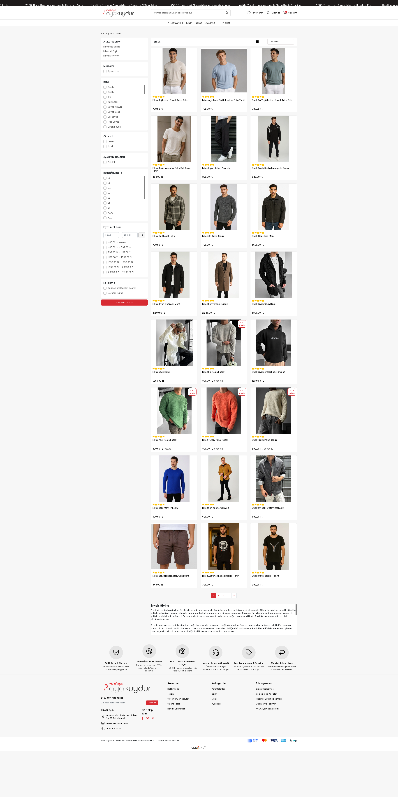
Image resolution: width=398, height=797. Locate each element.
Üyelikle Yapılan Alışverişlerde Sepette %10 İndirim (124, 5)
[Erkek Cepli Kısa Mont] (273, 207)
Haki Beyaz (113, 121)
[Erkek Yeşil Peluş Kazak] (174, 410)
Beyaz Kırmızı (115, 106)
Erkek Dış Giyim (111, 55)
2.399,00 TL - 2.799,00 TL (121, 272)
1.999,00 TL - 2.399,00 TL (121, 267)
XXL (110, 217)
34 (109, 187)
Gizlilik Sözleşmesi (265, 688)
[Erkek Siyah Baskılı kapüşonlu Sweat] (273, 139)
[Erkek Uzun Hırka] (174, 343)
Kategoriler (219, 683)
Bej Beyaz (113, 116)
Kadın (214, 693)
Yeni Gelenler (218, 688)
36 (109, 183)
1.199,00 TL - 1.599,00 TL (120, 257)
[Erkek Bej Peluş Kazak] (224, 343)
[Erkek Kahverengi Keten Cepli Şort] (174, 546)
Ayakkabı (216, 703)
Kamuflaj (113, 102)
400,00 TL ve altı (117, 242)
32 (109, 197)
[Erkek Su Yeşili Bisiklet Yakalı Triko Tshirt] (273, 71)
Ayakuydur (113, 71)
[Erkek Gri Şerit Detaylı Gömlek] (273, 478)
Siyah (111, 87)
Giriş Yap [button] (275, 12)
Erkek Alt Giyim (111, 51)
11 (234, 595)
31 (109, 202)
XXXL (110, 212)
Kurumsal (173, 683)
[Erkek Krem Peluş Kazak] (273, 410)
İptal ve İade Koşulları (266, 693)
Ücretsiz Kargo (115, 293)
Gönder (152, 702)
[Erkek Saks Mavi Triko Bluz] (174, 478)
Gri (109, 97)
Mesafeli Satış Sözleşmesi (269, 698)
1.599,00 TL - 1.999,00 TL (120, 262)
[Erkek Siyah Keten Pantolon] (224, 139)
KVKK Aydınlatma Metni (267, 708)
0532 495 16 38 (113, 728)
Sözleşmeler (264, 683)
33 (109, 192)
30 (109, 207)
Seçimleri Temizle (124, 302)
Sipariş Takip (173, 703)
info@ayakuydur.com (117, 723)
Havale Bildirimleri (176, 708)
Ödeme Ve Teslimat (266, 703)
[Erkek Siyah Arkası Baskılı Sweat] (273, 343)
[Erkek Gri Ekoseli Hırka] (174, 207)
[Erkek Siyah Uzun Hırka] (273, 275)
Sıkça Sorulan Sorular (178, 698)
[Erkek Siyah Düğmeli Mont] (174, 275)
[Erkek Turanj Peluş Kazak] (224, 410)
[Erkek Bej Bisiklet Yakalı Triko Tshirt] (174, 71)
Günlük (111, 162)
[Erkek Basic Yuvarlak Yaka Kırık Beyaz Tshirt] (174, 139)
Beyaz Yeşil (114, 111)
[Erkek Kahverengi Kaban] (224, 275)
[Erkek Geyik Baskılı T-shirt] (273, 546)
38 (109, 178)
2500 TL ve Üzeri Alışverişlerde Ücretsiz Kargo (54, 5)
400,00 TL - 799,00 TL (119, 247)
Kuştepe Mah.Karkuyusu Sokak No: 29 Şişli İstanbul (121, 717)
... (228, 595)
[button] (290, 13)
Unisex (111, 141)
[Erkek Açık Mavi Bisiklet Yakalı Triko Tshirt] (224, 71)
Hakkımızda (173, 688)
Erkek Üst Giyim (111, 46)
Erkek (110, 146)
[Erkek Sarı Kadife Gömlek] (224, 478)
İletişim (170, 693)
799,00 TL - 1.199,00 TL (120, 252)
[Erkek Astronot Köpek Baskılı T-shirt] (224, 546)
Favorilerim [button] (257, 12)
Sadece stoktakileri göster (122, 288)
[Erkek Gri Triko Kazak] (224, 207)
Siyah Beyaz (114, 126)
